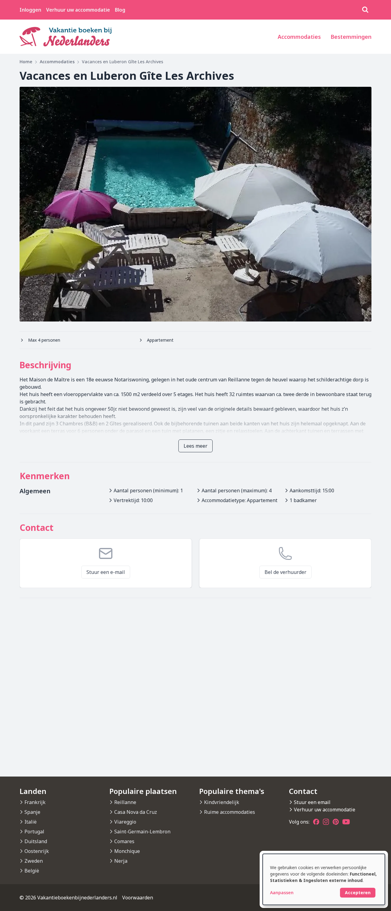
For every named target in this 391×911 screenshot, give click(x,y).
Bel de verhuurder (285, 572)
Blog (120, 9)
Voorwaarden (137, 897)
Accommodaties (299, 36)
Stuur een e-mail (105, 572)
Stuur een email (312, 802)
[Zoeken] (365, 9)
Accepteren (358, 892)
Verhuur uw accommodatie (78, 9)
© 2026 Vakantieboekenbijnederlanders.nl (68, 897)
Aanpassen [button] (282, 892)
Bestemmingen (351, 36)
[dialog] (324, 879)
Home (26, 61)
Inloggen (30, 9)
